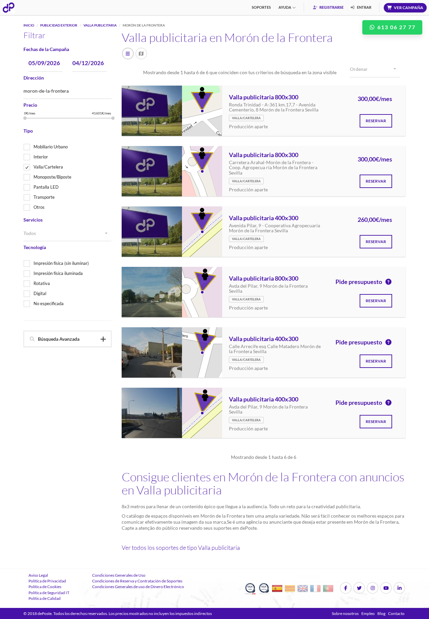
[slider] (25, 118)
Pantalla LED (46, 187)
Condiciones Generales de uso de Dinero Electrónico (138, 586)
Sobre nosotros (345, 613)
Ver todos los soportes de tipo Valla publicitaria (181, 547)
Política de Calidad (44, 598)
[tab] (67, 338)
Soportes (261, 7)
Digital (40, 293)
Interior (41, 156)
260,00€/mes (375, 220)
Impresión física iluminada (58, 273)
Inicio (28, 25)
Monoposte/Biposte (52, 177)
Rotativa (42, 283)
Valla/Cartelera (48, 167)
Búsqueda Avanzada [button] (58, 339)
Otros (39, 207)
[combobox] (67, 233)
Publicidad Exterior (58, 25)
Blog (381, 613)
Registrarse (331, 7)
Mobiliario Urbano (51, 146)
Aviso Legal (38, 575)
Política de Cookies (44, 586)
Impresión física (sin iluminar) (61, 263)
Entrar (363, 7)
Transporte (44, 197)
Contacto (396, 613)
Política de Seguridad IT (48, 592)
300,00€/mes (375, 99)
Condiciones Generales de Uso (118, 575)
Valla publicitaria (100, 25)
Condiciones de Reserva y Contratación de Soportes (137, 580)
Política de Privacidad (47, 580)
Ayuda (285, 7)
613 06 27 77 (396, 27)
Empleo (368, 613)
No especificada (49, 303)
